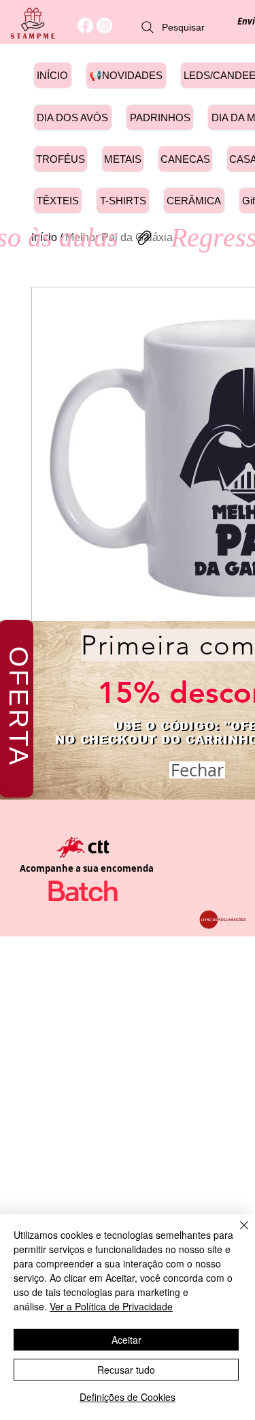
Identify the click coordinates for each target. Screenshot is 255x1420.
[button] (197, 769)
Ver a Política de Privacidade (111, 1306)
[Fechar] (236, 1233)
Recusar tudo (126, 1369)
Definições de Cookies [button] (127, 1397)
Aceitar (126, 1339)
